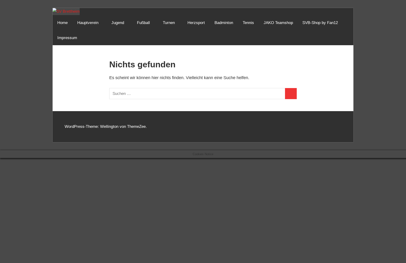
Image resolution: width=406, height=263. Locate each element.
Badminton (224, 22)
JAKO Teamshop (278, 22)
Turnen (169, 22)
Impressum (67, 38)
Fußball (143, 22)
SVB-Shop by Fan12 (320, 22)
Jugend (117, 22)
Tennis (248, 22)
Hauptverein (87, 22)
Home (62, 22)
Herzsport (196, 22)
